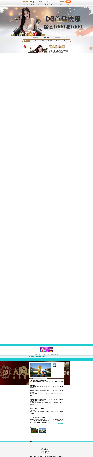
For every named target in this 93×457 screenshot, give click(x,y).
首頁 (29, 356)
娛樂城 (48, 451)
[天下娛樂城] (46, 349)
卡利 (43, 452)
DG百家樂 (43, 451)
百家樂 (41, 452)
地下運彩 (44, 449)
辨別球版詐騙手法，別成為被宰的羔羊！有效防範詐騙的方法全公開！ (38, 380)
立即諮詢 (60, 423)
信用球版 (42, 449)
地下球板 (48, 448)
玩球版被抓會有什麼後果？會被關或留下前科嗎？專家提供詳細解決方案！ (34, 437)
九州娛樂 (46, 451)
